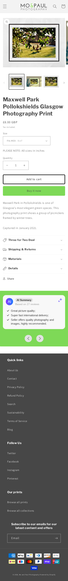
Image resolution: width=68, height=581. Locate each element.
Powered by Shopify (47, 575)
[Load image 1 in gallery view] (16, 81)
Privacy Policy (15, 387)
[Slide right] (64, 83)
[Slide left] (4, 83)
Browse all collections (20, 510)
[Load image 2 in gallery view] (34, 81)
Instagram (13, 470)
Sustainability (15, 412)
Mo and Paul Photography (29, 575)
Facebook (13, 461)
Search (11, 404)
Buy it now (34, 191)
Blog (10, 429)
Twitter (11, 453)
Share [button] (10, 278)
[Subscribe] (56, 538)
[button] (5, 6)
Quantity (7, 158)
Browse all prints (17, 502)
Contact (12, 378)
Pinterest (12, 478)
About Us (12, 370)
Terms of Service (17, 421)
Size (5, 133)
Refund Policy (15, 395)
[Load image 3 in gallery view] (51, 81)
